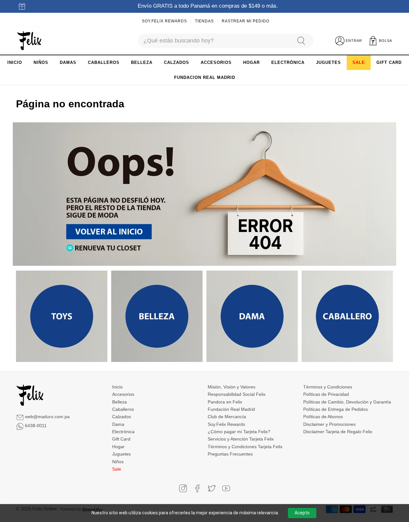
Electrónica (123, 431)
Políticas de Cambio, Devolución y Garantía (347, 401)
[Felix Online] (29, 40)
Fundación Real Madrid (231, 409)
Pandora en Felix (225, 401)
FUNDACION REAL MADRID (204, 77)
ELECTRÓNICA (288, 62)
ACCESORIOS (216, 62)
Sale (116, 469)
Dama (118, 424)
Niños (118, 461)
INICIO (14, 62)
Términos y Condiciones (327, 386)
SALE (358, 62)
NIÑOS (41, 62)
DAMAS (68, 62)
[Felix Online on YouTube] (226, 488)
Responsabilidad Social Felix (237, 394)
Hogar (118, 446)
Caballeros (123, 409)
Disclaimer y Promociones (329, 424)
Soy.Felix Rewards (164, 21)
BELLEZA (141, 62)
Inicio (117, 386)
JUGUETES (328, 62)
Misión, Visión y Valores (231, 386)
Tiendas (204, 21)
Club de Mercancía (227, 416)
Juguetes (121, 454)
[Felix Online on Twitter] (212, 488)
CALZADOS (176, 62)
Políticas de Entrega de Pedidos (335, 409)
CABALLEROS (104, 62)
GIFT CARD (389, 62)
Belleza (119, 401)
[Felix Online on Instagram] (183, 488)
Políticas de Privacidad (326, 394)
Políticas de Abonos (323, 416)
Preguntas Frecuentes (230, 454)
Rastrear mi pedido (245, 21)
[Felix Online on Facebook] (197, 488)
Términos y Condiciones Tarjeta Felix (245, 446)
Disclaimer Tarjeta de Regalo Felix (337, 431)
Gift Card (121, 438)
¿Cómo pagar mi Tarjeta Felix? (239, 431)
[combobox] (214, 41)
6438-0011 (36, 425)
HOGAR (251, 62)
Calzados (121, 416)
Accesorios (123, 394)
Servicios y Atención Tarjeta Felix (241, 438)
